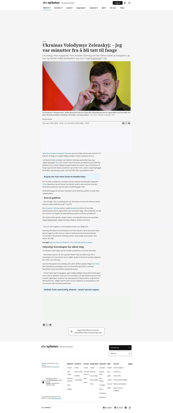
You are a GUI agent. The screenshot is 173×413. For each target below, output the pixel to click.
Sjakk (108, 376)
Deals (91, 384)
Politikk (69, 389)
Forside (69, 368)
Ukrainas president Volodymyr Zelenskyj (56, 153)
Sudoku (109, 380)
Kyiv (57, 162)
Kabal (109, 388)
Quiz (108, 372)
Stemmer (57, 8)
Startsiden (102, 368)
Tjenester (93, 8)
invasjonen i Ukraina (52, 208)
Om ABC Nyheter (118, 368)
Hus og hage (93, 376)
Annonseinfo (117, 376)
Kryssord (109, 384)
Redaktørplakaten (53, 380)
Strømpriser (102, 393)
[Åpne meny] (124, 3)
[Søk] (129, 3)
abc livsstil (119, 407)
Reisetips (92, 372)
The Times (95, 264)
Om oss (112, 8)
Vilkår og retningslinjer (119, 384)
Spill (103, 8)
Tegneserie (102, 397)
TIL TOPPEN (45, 407)
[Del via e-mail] (129, 123)
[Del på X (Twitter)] (126, 123)
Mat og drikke (94, 380)
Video (122, 8)
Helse (85, 378)
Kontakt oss (115, 348)
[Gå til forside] (77, 3)
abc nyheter (108, 407)
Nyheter (46, 8)
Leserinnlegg (78, 380)
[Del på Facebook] (123, 123)
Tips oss (113, 353)
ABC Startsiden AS (56, 398)
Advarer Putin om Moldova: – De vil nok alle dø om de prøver (71, 242)
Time (44, 184)
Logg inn (117, 3)
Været (101, 389)
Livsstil (68, 8)
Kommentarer (78, 372)
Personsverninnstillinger (120, 380)
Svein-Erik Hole (55, 367)
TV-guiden (102, 385)
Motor (85, 382)
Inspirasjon (80, 8)
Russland (73, 208)
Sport (69, 385)
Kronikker (77, 376)
